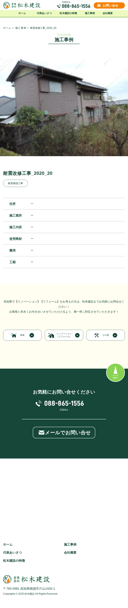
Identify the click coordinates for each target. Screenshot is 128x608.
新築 (22, 335)
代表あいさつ (44, 13)
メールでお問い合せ (68, 432)
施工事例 (90, 13)
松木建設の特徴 (68, 13)
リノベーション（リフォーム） (64, 335)
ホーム (22, 13)
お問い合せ (110, 5)
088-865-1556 (76, 6)
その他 (105, 335)
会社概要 (108, 13)
